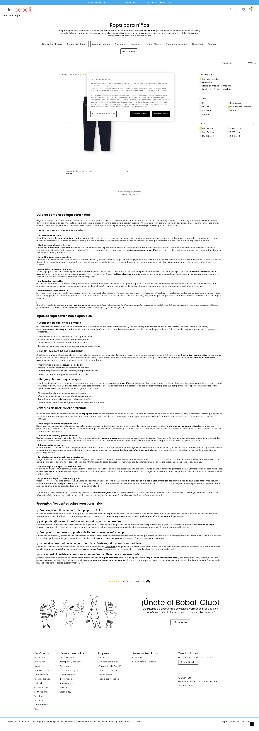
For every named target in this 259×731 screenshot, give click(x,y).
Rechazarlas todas (140, 114)
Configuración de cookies (103, 114)
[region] (130, 97)
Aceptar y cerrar (161, 114)
